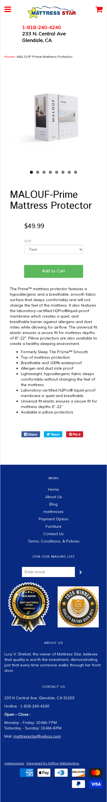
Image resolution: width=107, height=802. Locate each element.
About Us (53, 496)
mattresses (53, 511)
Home (9, 57)
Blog (53, 504)
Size (27, 241)
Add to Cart (53, 271)
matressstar (14, 763)
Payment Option (53, 518)
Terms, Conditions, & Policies (54, 541)
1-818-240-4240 (41, 27)
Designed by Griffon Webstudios (53, 763)
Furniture (53, 526)
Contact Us (53, 533)
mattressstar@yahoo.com (37, 736)
